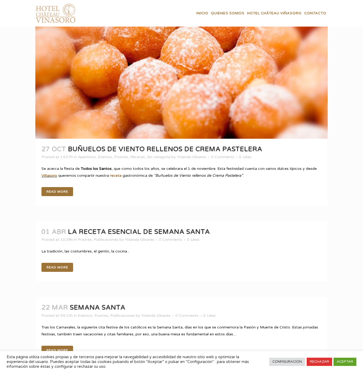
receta (115, 175)
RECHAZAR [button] (319, 362)
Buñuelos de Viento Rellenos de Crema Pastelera (165, 149)
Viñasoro (49, 175)
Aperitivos (87, 157)
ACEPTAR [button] (345, 362)
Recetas (137, 157)
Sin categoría (158, 157)
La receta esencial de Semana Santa (139, 232)
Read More (57, 191)
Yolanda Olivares (191, 157)
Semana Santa (97, 307)
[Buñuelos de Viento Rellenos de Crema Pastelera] (181, 69)
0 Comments (222, 157)
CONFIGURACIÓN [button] (287, 362)
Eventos (105, 157)
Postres (121, 157)
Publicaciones (106, 239)
